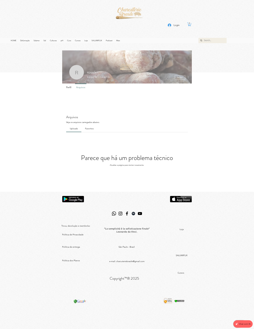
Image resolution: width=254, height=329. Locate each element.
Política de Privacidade (72, 234)
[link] (189, 24)
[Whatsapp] (114, 213)
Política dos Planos (71, 260)
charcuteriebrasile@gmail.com (130, 261)
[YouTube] (139, 213)
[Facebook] (127, 213)
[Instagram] (120, 213)
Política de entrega (71, 247)
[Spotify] (133, 213)
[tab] (73, 128)
